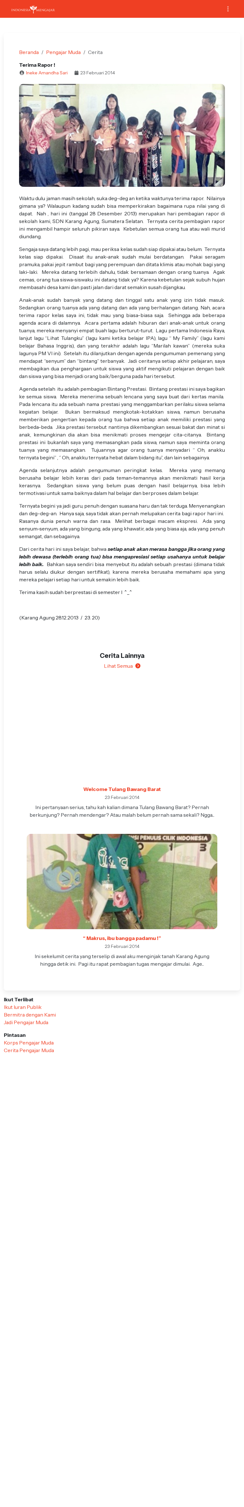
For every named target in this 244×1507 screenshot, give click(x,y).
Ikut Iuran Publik (23, 1007)
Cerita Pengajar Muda (29, 1050)
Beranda (29, 52)
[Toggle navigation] (228, 9)
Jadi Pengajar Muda (26, 1022)
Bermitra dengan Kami (30, 1014)
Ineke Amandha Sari (47, 73)
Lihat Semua (118, 666)
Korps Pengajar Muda (29, 1042)
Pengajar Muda (63, 52)
